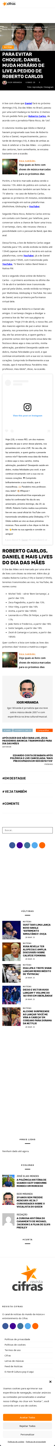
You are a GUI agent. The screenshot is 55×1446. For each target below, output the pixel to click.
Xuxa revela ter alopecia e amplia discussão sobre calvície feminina (34, 951)
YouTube (34, 206)
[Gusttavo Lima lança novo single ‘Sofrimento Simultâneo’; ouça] (11, 930)
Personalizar (27, 1434)
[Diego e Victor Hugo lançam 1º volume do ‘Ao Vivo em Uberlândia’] (11, 995)
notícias (8, 47)
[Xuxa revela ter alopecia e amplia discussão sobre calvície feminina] (11, 951)
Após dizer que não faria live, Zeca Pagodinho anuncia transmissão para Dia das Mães (27, 742)
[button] (50, 1381)
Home (4, 27)
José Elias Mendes (28, 1176)
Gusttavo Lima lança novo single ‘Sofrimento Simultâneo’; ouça (37, 929)
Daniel (28, 103)
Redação (22, 1214)
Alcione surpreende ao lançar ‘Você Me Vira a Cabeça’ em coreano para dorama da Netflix (37, 1017)
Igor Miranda (15, 82)
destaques (16, 27)
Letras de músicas (14, 1360)
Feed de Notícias (14, 1366)
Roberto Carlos (37, 116)
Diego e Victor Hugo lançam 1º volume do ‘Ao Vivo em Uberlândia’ (38, 992)
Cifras (8, 1355)
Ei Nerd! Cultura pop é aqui (19, 1371)
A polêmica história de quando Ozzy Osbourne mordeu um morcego (32, 1182)
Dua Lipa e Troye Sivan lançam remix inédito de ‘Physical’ (37, 971)
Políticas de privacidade (36, 1441)
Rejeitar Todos (27, 1425)
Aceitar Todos (27, 1417)
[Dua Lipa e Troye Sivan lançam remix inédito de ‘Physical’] (11, 973)
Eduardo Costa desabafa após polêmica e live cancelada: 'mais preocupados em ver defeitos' (31, 759)
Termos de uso (13, 1350)
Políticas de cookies (16, 1441)
